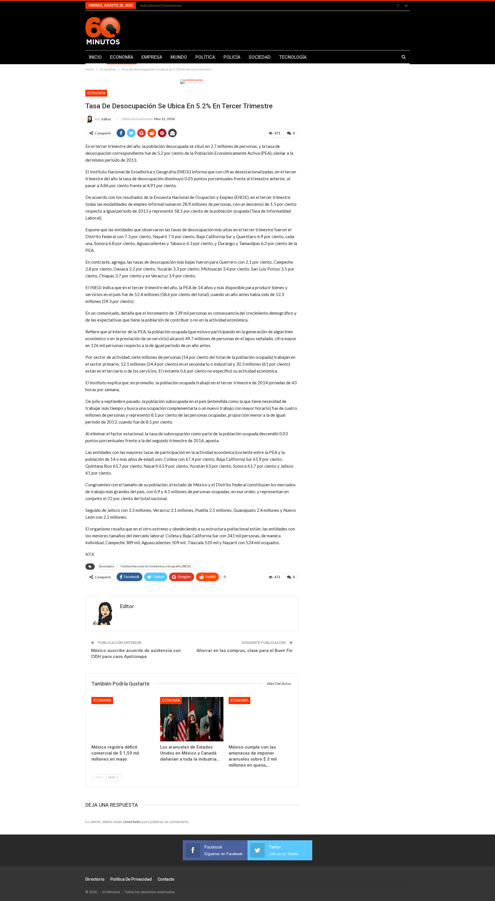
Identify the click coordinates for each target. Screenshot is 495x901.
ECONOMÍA (121, 57)
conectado (132, 821)
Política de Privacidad (131, 879)
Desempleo (106, 566)
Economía (96, 93)
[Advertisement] (304, 29)
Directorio (95, 879)
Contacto (166, 879)
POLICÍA (231, 57)
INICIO (95, 57)
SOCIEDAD (260, 57)
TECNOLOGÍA (293, 57)
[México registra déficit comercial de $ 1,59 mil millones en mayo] (123, 719)
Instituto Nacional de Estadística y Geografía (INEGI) (156, 566)
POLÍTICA (205, 57)
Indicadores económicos (161, 5)
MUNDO (178, 57)
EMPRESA (152, 57)
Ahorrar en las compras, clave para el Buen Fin (244, 650)
